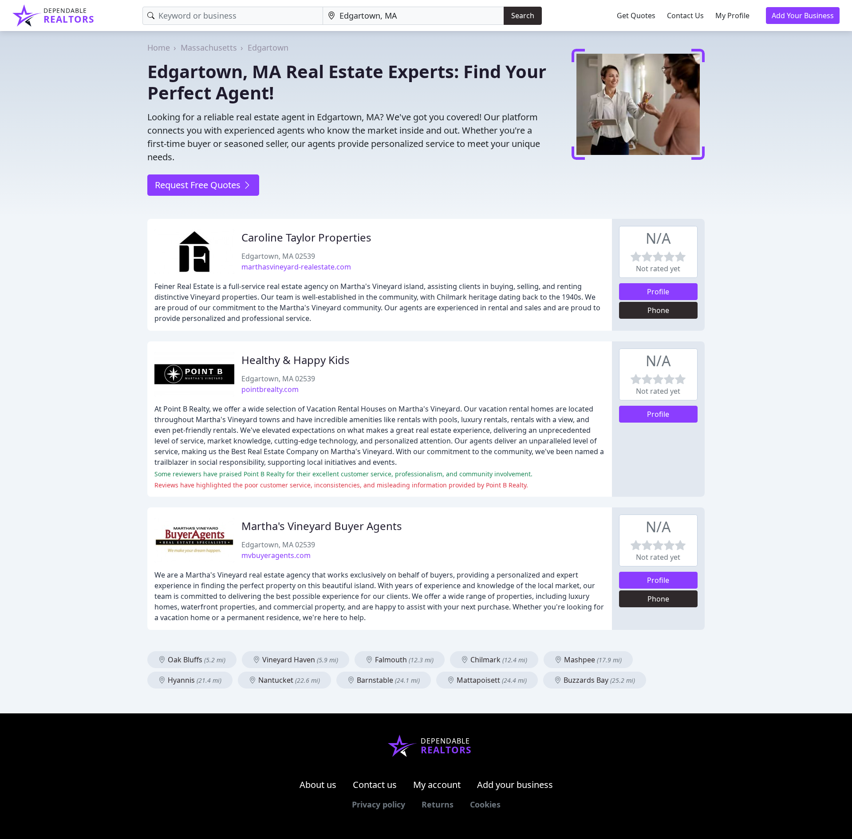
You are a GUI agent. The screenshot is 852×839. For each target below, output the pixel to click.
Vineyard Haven (299, 660)
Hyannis (193, 680)
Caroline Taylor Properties (306, 237)
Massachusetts (209, 47)
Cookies (485, 804)
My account (437, 785)
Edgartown (268, 47)
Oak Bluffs (195, 660)
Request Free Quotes (199, 185)
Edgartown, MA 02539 (278, 256)
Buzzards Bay (598, 680)
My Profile (732, 15)
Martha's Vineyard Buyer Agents (321, 525)
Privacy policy (378, 804)
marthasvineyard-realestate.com (296, 267)
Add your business (515, 785)
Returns (438, 804)
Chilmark (498, 660)
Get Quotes (636, 15)
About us (318, 785)
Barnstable (387, 680)
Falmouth (403, 660)
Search (522, 15)
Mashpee (592, 660)
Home (158, 47)
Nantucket (288, 680)
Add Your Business (803, 15)
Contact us (375, 785)
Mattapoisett (491, 680)
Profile (658, 292)
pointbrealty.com (270, 389)
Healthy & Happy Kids (295, 359)
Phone (658, 310)
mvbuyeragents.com (276, 555)
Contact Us (685, 15)
